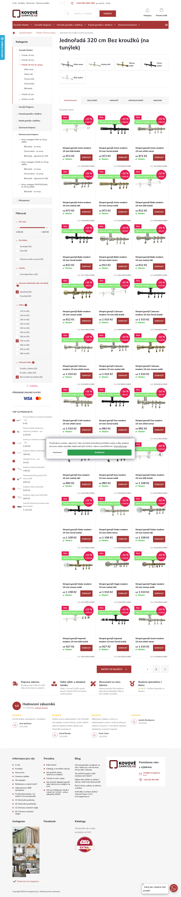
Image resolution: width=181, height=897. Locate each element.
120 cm (24, 311)
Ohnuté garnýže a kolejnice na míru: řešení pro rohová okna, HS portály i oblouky (87, 767)
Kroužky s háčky (28, 373)
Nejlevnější (92, 100)
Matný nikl (28, 74)
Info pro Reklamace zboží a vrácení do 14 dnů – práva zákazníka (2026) (57, 792)
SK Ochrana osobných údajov (24, 812)
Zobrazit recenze (41, 708)
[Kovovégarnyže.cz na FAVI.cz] (85, 844)
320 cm (24, 341)
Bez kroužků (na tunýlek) (31, 377)
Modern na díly (28, 99)
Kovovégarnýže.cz (28, 274)
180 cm (24, 324)
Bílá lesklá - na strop (32, 146)
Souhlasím (99, 452)
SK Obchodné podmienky (25, 804)
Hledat (108, 13)
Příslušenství (24, 200)
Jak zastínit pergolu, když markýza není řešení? (85, 774)
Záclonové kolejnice (27, 127)
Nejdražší (114, 100)
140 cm (24, 315)
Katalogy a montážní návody (58, 769)
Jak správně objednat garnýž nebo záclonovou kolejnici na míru (58, 784)
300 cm (24, 336)
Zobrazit (86, 157)
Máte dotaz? (51, 765)
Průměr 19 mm (28, 60)
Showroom (30, 3)
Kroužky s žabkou (28, 368)
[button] (174, 888)
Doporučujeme (70, 100)
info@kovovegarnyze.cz (151, 774)
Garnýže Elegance (26, 107)
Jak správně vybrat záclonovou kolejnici (54, 773)
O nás (14, 3)
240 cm (24, 332)
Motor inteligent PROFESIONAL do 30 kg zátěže (34, 185)
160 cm (24, 320)
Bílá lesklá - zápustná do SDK (36, 156)
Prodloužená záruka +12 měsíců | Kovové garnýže (25, 795)
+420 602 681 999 (151, 779)
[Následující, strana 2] (156, 669)
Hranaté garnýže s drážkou (30, 114)
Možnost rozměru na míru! (31, 259)
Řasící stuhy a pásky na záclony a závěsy (88, 786)
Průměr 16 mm (28, 55)
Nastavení (57, 452)
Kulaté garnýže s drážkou (29, 120)
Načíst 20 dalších (112, 669)
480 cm (24, 353)
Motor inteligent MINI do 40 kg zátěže (34, 140)
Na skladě (25, 246)
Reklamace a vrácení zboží (26, 784)
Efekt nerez (29, 69)
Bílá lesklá (28, 88)
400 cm (24, 349)
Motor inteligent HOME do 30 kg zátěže (34, 163)
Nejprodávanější (136, 100)
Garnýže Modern (26, 50)
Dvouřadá (25, 296)
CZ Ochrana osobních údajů (26, 807)
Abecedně (157, 100)
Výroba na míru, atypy (55, 778)
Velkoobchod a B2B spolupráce (23, 789)
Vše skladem (20, 780)
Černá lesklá (29, 83)
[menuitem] (22, 25)
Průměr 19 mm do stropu (32, 65)
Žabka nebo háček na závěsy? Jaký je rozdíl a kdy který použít (87, 780)
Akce (23, 251)
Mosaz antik (29, 79)
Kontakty (21, 3)
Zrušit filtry (34, 386)
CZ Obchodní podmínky (25, 800)
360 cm (24, 345)
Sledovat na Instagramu (28, 881)
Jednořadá (25, 292)
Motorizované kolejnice (28, 134)
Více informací (120, 446)
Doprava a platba (42, 3)
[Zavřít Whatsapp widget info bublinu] (142, 884)
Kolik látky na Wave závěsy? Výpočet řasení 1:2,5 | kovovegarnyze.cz (86, 794)
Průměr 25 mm (28, 94)
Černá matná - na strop (33, 151)
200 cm (24, 328)
